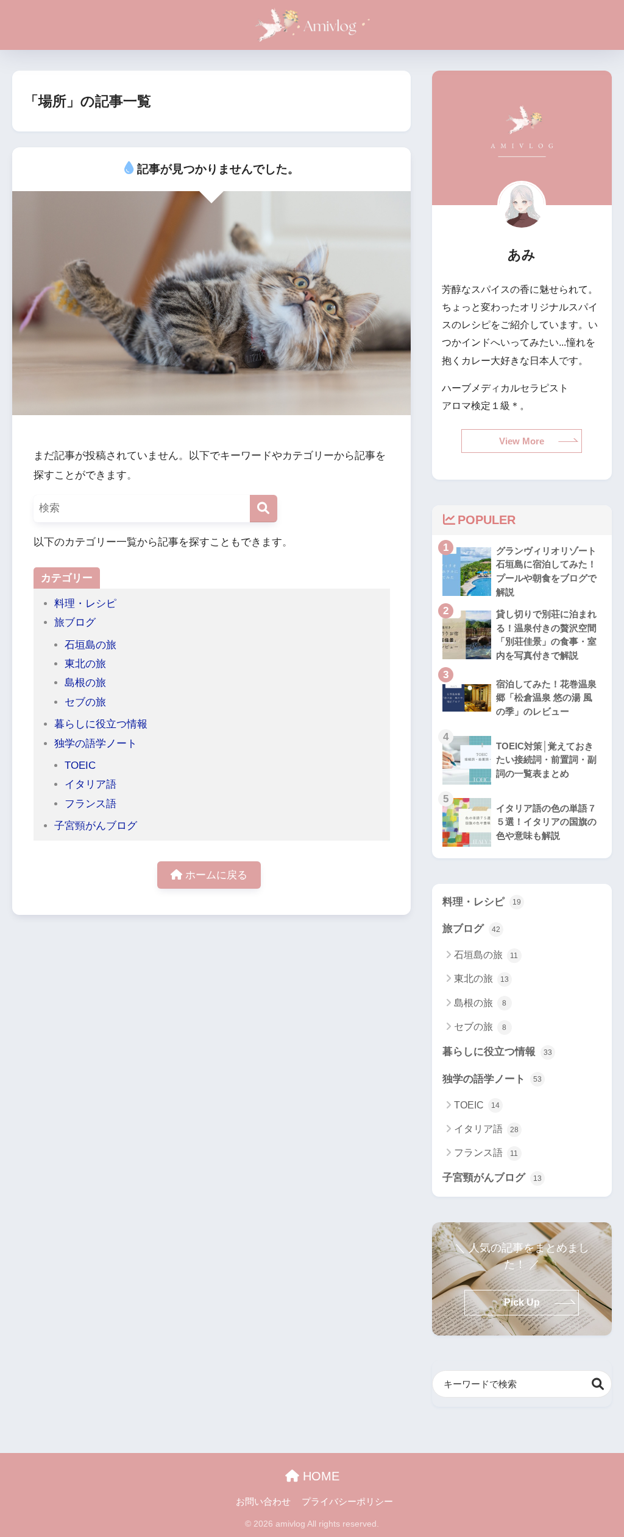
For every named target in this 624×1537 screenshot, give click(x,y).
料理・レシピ (85, 603)
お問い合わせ (263, 1502)
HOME (319, 1476)
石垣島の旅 (90, 645)
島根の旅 (85, 682)
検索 (598, 1384)
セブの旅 (85, 702)
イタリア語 (90, 784)
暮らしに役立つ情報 (100, 724)
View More (521, 441)
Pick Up (522, 1302)
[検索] (263, 508)
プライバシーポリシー (347, 1502)
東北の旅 (85, 664)
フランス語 (90, 804)
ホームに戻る (214, 875)
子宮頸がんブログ (95, 826)
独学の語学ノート (95, 743)
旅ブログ (75, 622)
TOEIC (80, 765)
